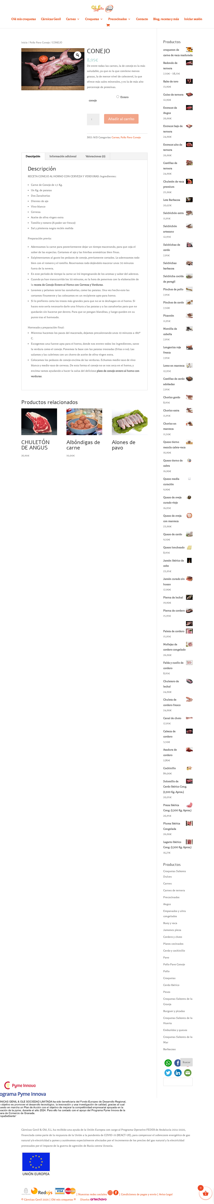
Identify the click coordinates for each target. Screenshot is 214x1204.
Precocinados (117, 19)
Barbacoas (169, 1049)
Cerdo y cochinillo (174, 950)
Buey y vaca (170, 923)
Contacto (142, 19)
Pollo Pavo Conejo (40, 42)
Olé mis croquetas (23, 19)
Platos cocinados (173, 943)
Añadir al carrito (121, 119)
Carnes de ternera (174, 890)
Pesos (166, 991)
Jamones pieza (172, 930)
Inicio (24, 42)
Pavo (166, 957)
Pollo (166, 971)
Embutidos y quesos (175, 1030)
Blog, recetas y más (166, 19)
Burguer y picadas (174, 1011)
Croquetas (92, 19)
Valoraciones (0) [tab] (95, 156)
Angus (167, 904)
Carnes (71, 19)
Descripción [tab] (33, 156)
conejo (93, 100)
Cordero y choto (172, 936)
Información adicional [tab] (63, 156)
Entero (124, 97)
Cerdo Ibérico (171, 985)
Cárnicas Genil (51, 19)
